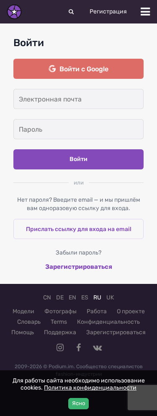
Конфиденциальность (108, 321)
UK (110, 297)
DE (60, 297)
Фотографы (60, 311)
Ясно (78, 403)
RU (97, 297)
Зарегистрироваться (78, 266)
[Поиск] (71, 11)
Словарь (29, 321)
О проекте (131, 311)
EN (72, 297)
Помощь (22, 332)
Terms (59, 321)
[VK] (97, 348)
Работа (97, 311)
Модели (23, 311)
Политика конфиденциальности (90, 387)
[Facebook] (79, 348)
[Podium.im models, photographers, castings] (14, 11)
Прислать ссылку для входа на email (78, 229)
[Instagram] (60, 348)
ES (84, 297)
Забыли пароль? (78, 252)
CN (47, 297)
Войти (78, 159)
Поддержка (60, 332)
